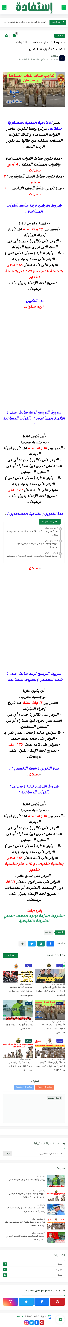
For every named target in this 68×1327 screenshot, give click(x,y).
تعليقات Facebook (24, 1087)
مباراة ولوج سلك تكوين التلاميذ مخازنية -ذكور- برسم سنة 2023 (24, 1224)
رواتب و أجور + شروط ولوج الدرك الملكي (27, 1180)
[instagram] (10, 1302)
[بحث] (4, 7)
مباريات (59, 36)
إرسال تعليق (54, 1098)
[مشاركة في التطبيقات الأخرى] (22, 943)
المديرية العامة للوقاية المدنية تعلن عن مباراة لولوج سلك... (25, 22)
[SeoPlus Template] (50, 1317)
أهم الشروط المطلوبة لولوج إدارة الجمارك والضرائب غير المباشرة (26, 1210)
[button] (50, 943)
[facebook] (41, 1302)
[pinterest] (57, 1302)
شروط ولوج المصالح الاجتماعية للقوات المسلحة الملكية (50, 991)
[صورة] (56, 1181)
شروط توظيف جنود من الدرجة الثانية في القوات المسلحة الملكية (27, 1196)
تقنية (33, 1263)
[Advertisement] (34, 357)
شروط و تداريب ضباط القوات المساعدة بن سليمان (53, 1029)
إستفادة (20, 1317)
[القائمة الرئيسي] (64, 7)
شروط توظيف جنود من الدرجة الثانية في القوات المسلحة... (21, 1066)
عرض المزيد (11, 955)
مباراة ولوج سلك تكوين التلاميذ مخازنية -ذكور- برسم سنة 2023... (50, 1066)
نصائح (33, 1274)
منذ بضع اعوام (50, 528)
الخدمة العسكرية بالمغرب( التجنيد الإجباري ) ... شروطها (32, 556)
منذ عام (28, 1021)
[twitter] (26, 1302)
